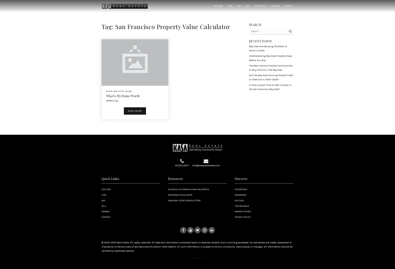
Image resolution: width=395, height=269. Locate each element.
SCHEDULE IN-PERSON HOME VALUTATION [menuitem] (188, 189)
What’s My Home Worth (123, 96)
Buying (109, 91)
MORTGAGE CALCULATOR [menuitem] (180, 195)
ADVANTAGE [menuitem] (240, 195)
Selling (128, 91)
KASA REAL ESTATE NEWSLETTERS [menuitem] (184, 200)
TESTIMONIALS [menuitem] (242, 206)
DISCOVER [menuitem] (260, 6)
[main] (197, 67)
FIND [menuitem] (229, 6)
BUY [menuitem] (239, 6)
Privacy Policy (197, 257)
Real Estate (118, 91)
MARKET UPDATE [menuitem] (243, 211)
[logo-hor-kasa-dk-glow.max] (125, 5)
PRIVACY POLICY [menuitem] (243, 217)
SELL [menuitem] (247, 6)
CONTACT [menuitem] (288, 6)
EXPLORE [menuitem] (218, 6)
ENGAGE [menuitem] (275, 6)
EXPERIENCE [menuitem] (241, 189)
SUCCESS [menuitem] (239, 200)
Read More (135, 111)
